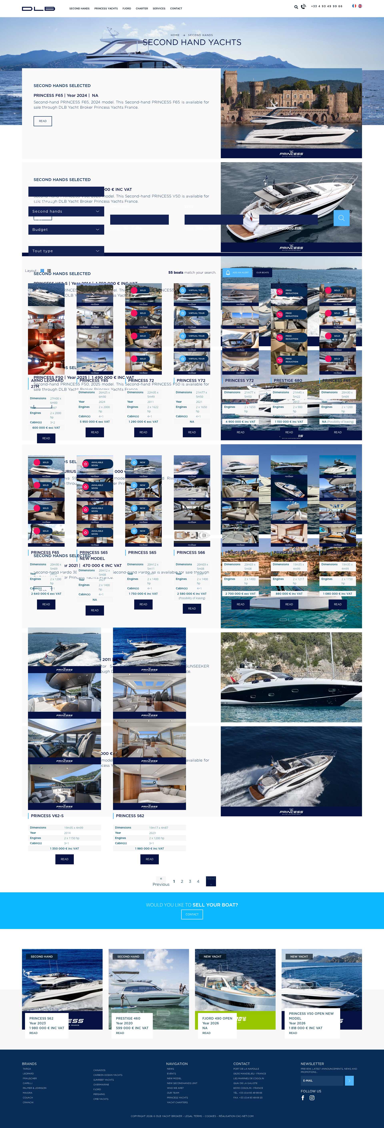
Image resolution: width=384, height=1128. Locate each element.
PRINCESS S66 (191, 552)
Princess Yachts (177, 1097)
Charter (142, 8)
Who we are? (175, 1088)
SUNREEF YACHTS (103, 1080)
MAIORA (27, 1093)
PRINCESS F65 (336, 380)
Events (171, 1073)
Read (43, 121)
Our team (173, 1093)
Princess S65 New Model (94, 555)
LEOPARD (28, 1073)
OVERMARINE (101, 1084)
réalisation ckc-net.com (236, 1116)
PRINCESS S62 (130, 816)
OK (349, 1081)
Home (175, 35)
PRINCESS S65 (142, 552)
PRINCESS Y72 (191, 380)
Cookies (210, 1116)
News (170, 1069)
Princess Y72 (239, 380)
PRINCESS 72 (141, 380)
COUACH (28, 1097)
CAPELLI (27, 1083)
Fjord (127, 8)
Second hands (79, 8)
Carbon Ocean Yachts (107, 1075)
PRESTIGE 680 (288, 380)
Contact (176, 8)
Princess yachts (106, 8)
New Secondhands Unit (182, 1083)
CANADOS (99, 1070)
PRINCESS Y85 (94, 380)
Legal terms (193, 1116)
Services (159, 8)
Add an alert (240, 272)
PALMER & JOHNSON (34, 1088)
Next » (211, 881)
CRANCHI (28, 1102)
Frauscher (30, 1078)
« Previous (161, 881)
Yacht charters (177, 1102)
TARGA (27, 1069)
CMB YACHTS (100, 1099)
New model (174, 1078)
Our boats (262, 272)
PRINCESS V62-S (338, 552)
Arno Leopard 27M (47, 383)
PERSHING (99, 1094)
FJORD (97, 1089)
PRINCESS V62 (288, 552)
